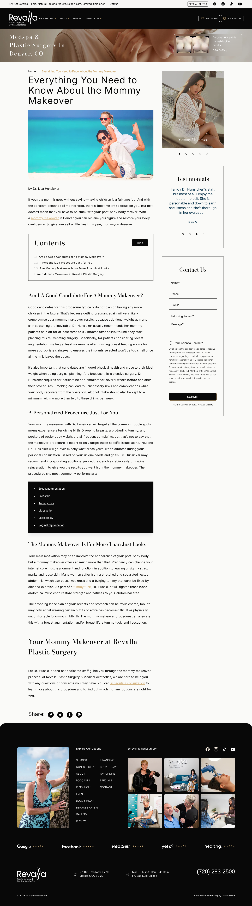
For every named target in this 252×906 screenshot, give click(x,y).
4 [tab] (200, 154)
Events (81, 794)
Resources (83, 787)
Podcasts (83, 780)
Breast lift (44, 496)
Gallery (81, 814)
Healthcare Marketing (206, 895)
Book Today (108, 767)
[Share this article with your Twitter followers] (60, 714)
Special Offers (198, 4)
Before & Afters (87, 807)
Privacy (202, 405)
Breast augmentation (52, 488)
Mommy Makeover (192, 139)
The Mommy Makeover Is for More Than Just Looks (71, 268)
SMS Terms (200, 374)
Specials (106, 780)
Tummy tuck (46, 503)
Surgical (82, 760)
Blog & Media (85, 800)
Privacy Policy (183, 374)
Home (32, 71)
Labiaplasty (46, 517)
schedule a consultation (127, 683)
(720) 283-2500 (216, 871)
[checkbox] (186, 343)
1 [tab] (179, 154)
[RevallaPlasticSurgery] (214, 3)
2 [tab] (186, 154)
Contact (106, 787)
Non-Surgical (86, 767)
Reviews (81, 821)
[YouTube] (240, 4)
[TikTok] (231, 3)
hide (140, 243)
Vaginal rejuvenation (51, 525)
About (80, 773)
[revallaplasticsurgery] (223, 3)
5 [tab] (207, 154)
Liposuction (46, 510)
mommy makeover (45, 218)
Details (114, 3)
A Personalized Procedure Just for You (63, 262)
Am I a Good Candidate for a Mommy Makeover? (69, 256)
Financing (107, 760)
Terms (210, 405)
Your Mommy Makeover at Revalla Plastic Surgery (69, 274)
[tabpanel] (193, 109)
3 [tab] (193, 154)
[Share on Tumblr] (69, 714)
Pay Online (107, 773)
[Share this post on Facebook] (50, 714)
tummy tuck (82, 587)
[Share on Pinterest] (79, 714)
